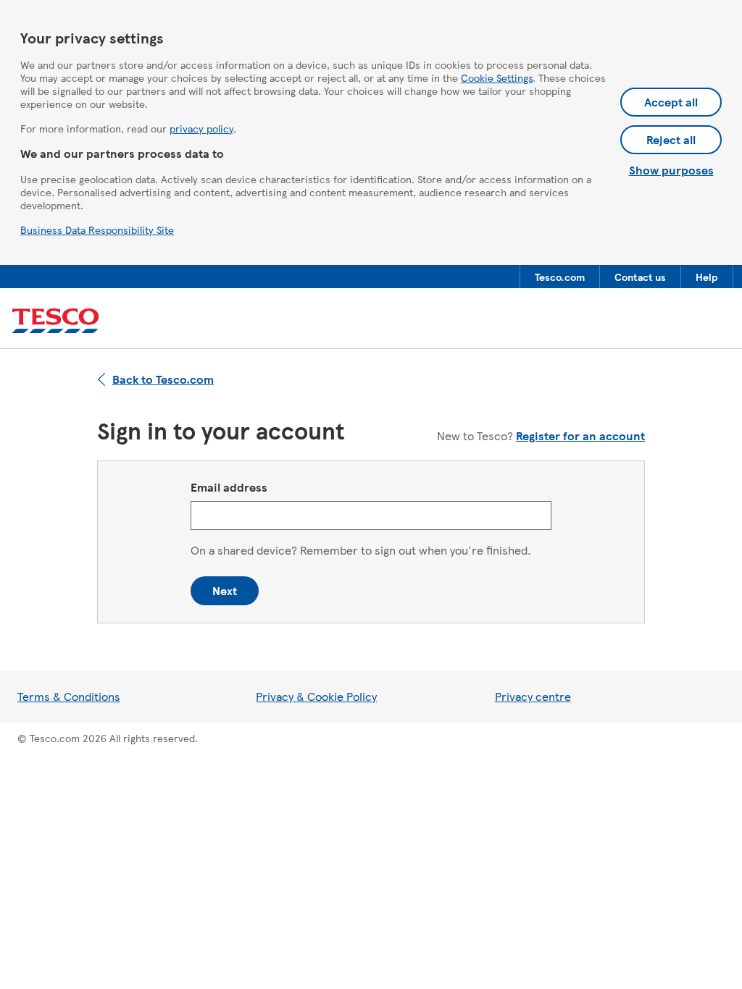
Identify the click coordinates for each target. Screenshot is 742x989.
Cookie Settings (497, 77)
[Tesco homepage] (55, 321)
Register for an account (580, 435)
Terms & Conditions (68, 696)
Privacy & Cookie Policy (316, 696)
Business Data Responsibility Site (97, 229)
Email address (229, 487)
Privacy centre (533, 696)
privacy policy (201, 128)
